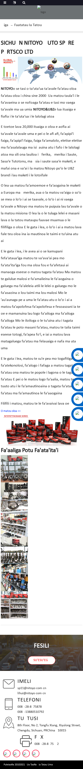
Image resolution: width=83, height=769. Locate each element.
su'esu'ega (41, 660)
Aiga (5, 25)
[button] (11, 411)
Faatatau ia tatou (28, 25)
